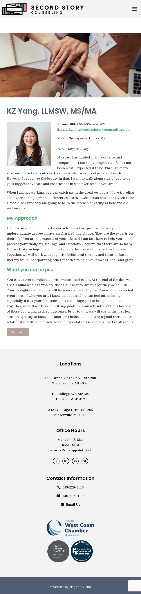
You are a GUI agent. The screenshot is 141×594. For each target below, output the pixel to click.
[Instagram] (65, 461)
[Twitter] (85, 461)
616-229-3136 (73, 487)
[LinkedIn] (75, 461)
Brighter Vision (80, 587)
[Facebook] (56, 461)
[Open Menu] (134, 9)
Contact (18, 332)
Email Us (73, 504)
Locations (71, 364)
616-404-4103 (73, 496)
